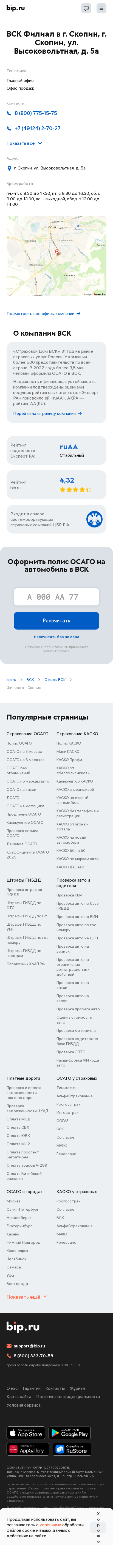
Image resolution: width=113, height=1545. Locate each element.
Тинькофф (66, 1087)
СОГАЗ (62, 1120)
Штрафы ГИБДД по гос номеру (28, 940)
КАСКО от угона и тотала (72, 827)
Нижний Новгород (24, 1242)
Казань (13, 1234)
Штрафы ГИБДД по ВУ (27, 916)
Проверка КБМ (69, 895)
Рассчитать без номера (56, 636)
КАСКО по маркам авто (77, 858)
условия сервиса (56, 651)
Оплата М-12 (18, 1143)
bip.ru (11, 679)
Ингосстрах (67, 1112)
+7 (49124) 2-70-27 (38, 128)
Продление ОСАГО (24, 814)
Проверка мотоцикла (76, 1030)
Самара (14, 1267)
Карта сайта (19, 1396)
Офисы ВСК (55, 679)
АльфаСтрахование (74, 1095)
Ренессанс (66, 1153)
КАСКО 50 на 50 (71, 850)
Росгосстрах (68, 1104)
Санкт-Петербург (23, 1209)
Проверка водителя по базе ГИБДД (77, 1041)
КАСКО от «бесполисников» (73, 770)
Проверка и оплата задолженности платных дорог (24, 1092)
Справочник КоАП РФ (26, 963)
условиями (50, 1524)
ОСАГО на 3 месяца (24, 751)
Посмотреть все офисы (40, 313)
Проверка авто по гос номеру (76, 927)
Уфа (10, 1275)
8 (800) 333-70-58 (33, 1355)
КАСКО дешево (70, 867)
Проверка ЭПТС (70, 1051)
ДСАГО (13, 797)
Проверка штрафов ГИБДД (24, 892)
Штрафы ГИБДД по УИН (24, 927)
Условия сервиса (24, 1405)
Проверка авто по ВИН (77, 916)
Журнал (77, 1388)
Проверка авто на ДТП (77, 938)
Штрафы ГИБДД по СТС (24, 905)
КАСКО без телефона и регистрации (77, 813)
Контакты (55, 1388)
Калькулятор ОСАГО (25, 822)
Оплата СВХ (18, 1127)
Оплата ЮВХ (18, 1135)
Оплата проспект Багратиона (23, 1155)
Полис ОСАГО (19, 743)
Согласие (65, 1137)
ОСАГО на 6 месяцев (25, 759)
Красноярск (17, 1250)
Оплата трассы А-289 (27, 1165)
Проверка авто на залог (72, 998)
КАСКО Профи (69, 759)
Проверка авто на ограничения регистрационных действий (72, 967)
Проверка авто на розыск (72, 949)
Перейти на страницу (44, 413)
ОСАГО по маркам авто (28, 781)
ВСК (30, 679)
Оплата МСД (18, 1119)
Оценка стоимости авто (74, 1020)
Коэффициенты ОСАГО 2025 (28, 855)
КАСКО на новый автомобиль (71, 840)
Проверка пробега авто (78, 1009)
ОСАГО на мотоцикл (25, 805)
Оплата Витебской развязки (24, 1176)
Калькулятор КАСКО (74, 781)
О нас (12, 1388)
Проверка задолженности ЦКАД (27, 1108)
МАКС (61, 1145)
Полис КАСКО (68, 743)
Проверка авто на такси (72, 985)
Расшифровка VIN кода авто (77, 1063)
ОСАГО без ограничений (18, 770)
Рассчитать (56, 620)
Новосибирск (19, 1217)
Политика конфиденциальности (68, 1396)
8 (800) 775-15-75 (36, 113)
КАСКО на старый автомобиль (72, 800)
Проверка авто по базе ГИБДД (77, 906)
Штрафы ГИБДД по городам (24, 953)
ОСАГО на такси (21, 789)
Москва (14, 1201)
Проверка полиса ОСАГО (22, 833)
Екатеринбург (19, 1225)
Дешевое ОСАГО (22, 843)
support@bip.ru (29, 1346)
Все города (17, 1283)
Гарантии (32, 1388)
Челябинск (16, 1258)
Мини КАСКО (68, 751)
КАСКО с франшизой (75, 789)
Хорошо (98, 1527)
